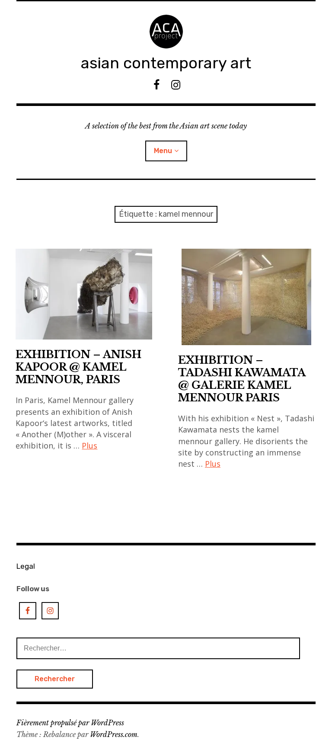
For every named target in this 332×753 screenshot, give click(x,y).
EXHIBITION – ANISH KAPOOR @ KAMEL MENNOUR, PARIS (78, 367)
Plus (89, 445)
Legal (25, 566)
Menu (163, 151)
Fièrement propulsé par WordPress (70, 722)
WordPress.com (113, 734)
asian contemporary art (166, 63)
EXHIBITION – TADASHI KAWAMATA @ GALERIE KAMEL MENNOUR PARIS (242, 379)
